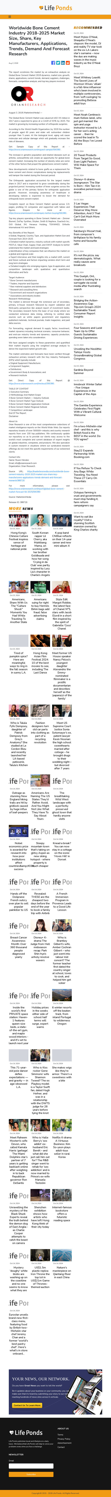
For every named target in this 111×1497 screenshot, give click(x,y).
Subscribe (31, 1474)
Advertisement (64, 1443)
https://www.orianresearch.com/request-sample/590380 (34, 149)
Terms (60, 1434)
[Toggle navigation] (10, 17)
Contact (61, 1447)
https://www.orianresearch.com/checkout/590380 (31, 383)
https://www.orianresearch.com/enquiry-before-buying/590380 (37, 213)
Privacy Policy (64, 1439)
